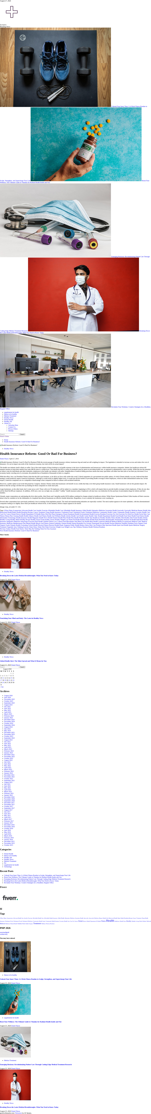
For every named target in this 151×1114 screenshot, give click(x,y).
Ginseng (16, 516)
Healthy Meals (15, 519)
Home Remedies (100, 519)
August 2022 (8, 760)
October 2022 (8, 758)
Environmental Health (87, 514)
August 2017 (8, 810)
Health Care (75, 516)
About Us (7, 423)
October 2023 (8, 736)
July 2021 (7, 784)
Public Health (74, 525)
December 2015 (9, 841)
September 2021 (9, 780)
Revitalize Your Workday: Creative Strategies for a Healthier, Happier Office (29, 883)
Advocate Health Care (29, 510)
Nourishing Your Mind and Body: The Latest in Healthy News (21, 618)
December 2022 (9, 755)
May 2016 (7, 832)
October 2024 (8, 723)
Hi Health (76, 519)
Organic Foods (5, 525)
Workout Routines (99, 527)
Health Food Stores (137, 516)
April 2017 (7, 817)
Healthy (102, 518)
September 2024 (9, 725)
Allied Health (86, 510)
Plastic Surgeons (64, 525)
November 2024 (9, 721)
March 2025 (8, 714)
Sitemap (10, 431)
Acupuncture (17, 510)
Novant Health (104, 523)
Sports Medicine (134, 525)
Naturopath (95, 523)
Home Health (89, 519)
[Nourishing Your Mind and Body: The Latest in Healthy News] (15, 611)
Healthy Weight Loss (62, 519)
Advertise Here (13, 425)
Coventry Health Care (143, 512)
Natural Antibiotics (55, 523)
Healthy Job (8, 421)
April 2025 (7, 712)
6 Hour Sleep (8, 510)
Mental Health (30, 523)
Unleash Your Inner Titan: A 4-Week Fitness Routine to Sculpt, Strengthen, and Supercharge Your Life (37, 875)
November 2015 (9, 843)
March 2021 (8, 791)
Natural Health (66, 523)
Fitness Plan (9, 516)
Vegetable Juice (12, 527)
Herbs (71, 519)
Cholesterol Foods (79, 512)
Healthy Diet (120, 518)
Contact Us (12, 427)
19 (5, 680)
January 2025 (8, 718)
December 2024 (9, 719)
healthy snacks (49, 519)
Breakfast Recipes (27, 512)
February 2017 (9, 821)
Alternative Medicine (98, 510)
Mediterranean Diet (19, 523)
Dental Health (8, 420)
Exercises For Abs (112, 514)
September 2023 (9, 738)
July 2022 (7, 762)
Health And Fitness (40, 516)
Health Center (83, 516)
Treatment (3, 527)
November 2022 (9, 756)
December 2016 (9, 825)
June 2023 (7, 743)
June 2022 (7, 764)
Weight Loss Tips (70, 527)
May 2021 (7, 788)
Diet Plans (51, 514)
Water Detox (33, 527)
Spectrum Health (111, 525)
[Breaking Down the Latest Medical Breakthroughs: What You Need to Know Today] (15, 568)
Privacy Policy (13, 429)
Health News (43, 518)
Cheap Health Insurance (53, 512)
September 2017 (9, 808)
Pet (5, 863)
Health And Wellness (54, 516)
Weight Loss (60, 527)
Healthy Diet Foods (130, 518)
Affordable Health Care (55, 510)
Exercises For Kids (125, 514)
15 (11, 678)
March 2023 (8, 749)
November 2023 (9, 734)
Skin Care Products (95, 525)
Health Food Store (125, 516)
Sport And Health (122, 525)
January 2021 (8, 795)
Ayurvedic (120, 510)
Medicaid (108, 521)
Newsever (18, 1113)
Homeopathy (119, 519)
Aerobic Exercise (42, 510)
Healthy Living (5, 519)
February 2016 (9, 838)
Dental (13, 514)
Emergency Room (61, 514)
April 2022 (7, 767)
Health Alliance (29, 516)
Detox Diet (44, 514)
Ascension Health (111, 510)
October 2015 (8, 845)
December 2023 (9, 732)
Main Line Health (83, 521)
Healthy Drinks (143, 518)
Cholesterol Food (67, 512)
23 (13, 680)
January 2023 (8, 753)
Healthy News (8, 418)
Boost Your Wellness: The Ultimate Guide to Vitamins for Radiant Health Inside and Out (33, 877)
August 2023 (8, 740)
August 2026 (8, 695)
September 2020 (9, 801)
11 (3, 678)
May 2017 (7, 815)
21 (9, 680)
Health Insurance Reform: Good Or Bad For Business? (19, 531)
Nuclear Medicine (115, 523)
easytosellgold (4, 932)
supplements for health (11, 412)
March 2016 (8, 836)
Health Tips (88, 518)
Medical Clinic (136, 521)
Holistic (82, 519)
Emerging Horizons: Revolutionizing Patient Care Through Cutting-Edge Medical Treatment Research (37, 879)
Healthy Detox (110, 518)
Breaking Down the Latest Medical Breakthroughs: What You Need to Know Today (29, 575)
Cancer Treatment (39, 512)
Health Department (104, 516)
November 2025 (9, 699)
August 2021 (8, 782)
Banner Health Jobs (144, 510)
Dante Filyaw (4, 459)
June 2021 (7, 786)
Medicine (10, 523)
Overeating (24, 525)
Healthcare (96, 518)
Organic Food (142, 523)
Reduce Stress (84, 525)
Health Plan (62, 518)
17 (1, 680)
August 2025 (8, 705)
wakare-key (4, 934)
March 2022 (8, 769)
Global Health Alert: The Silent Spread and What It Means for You (23, 661)
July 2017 (7, 812)
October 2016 (8, 828)
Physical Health (54, 525)
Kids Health (39, 521)
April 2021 (7, 790)
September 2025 (9, 703)
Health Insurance (21, 518)
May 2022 (7, 766)
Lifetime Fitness (48, 521)
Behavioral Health (6, 512)
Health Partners (53, 518)
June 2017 (7, 814)
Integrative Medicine (13, 521)
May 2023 (7, 745)
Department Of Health (33, 514)
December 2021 (9, 775)
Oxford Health (33, 525)
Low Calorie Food (60, 521)
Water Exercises (50, 527)
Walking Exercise (23, 527)
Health (21, 516)
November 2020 (9, 799)
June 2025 (7, 708)
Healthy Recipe (25, 519)
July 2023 (7, 742)
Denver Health (21, 514)
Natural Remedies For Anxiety (81, 523)
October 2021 (8, 779)
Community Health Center (108, 512)
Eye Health (135, 514)
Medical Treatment (10, 416)
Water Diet (41, 527)
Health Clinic (93, 516)
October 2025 (8, 701)
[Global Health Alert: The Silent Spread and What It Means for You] (15, 653)
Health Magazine (33, 518)
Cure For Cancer (5, 514)
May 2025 (7, 710)
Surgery (142, 525)
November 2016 (9, 827)
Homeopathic (110, 519)
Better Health (16, 512)
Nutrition (124, 523)
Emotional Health (73, 514)
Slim (103, 525)
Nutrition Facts (132, 523)
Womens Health (87, 527)
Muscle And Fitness (42, 523)
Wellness (79, 527)
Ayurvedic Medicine (130, 510)
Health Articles (66, 516)
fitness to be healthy (10, 414)
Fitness (2, 516)
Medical (114, 521)
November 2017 (9, 804)
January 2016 (8, 839)
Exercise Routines (100, 514)
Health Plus (70, 518)
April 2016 (7, 834)
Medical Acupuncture (124, 521)
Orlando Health (15, 525)
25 (3, 682)
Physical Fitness (43, 525)
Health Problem (79, 518)
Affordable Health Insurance (72, 510)
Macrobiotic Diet (71, 521)
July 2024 (7, 729)
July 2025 (7, 707)
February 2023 (9, 751)
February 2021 (9, 793)
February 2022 (9, 771)
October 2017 (8, 806)
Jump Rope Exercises (27, 521)
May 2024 (7, 731)
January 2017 (8, 823)
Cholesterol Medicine (92, 512)
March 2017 (8, 819)
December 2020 (9, 797)
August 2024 (8, 727)
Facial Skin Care (144, 514)
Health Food (115, 516)
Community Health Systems (126, 512)
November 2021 (9, 777)
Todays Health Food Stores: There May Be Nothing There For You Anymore (28, 529)
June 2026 (7, 697)
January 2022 (8, 773)
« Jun (1, 687)
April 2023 (7, 747)
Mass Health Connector (97, 521)
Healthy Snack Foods (38, 519)
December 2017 (9, 803)
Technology (8, 867)
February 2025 (9, 716)
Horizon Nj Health (130, 519)
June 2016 (7, 830)
